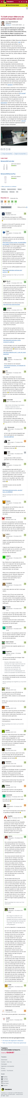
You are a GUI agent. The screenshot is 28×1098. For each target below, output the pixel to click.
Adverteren (4, 1059)
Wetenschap (4, 192)
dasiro (7, 463)
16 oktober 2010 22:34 (10, 750)
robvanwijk (10, 399)
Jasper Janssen (9, 641)
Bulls (9, 452)
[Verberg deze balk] (26, 5)
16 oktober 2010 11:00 (10, 787)
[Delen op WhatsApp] (9, 149)
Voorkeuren (10, 1070)
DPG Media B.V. (19, 1093)
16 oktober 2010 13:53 (15, 401)
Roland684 (9, 627)
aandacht (10, 84)
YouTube (5, 1079)
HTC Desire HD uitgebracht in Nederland (13, 1040)
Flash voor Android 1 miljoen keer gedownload (14, 1043)
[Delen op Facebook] (2, 149)
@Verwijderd (9, 233)
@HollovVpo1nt (9, 1019)
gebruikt (23, 120)
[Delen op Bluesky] (7, 149)
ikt (7, 371)
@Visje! (8, 283)
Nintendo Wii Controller (7, 161)
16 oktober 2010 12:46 (10, 1012)
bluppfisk (10, 816)
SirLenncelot (11, 427)
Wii (17, 192)
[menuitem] (19, 1)
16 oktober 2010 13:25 (10, 708)
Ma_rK (8, 281)
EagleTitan (9, 651)
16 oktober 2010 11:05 (17, 796)
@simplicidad (9, 536)
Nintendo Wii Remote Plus (8, 174)
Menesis (8, 607)
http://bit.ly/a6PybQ (9, 436)
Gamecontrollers (11, 189)
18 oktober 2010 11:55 (10, 763)
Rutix (8, 804)
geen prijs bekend (15, 163)
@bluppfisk (11, 838)
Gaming (3, 189)
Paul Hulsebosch (13, 21)
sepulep (7, 730)
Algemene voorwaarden (7, 1066)
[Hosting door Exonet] (7, 1052)
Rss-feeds (6, 1083)
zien (19, 42)
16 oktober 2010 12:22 (10, 689)
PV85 (9, 984)
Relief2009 (9, 795)
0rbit (9, 440)
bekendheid (4, 102)
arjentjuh (9, 308)
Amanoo (8, 501)
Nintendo (12, 192)
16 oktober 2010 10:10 (10, 214)
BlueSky (5, 1076)
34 (23, 25)
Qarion (7, 706)
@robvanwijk (11, 429)
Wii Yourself (22, 93)
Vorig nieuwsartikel (7, 153)
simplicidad (8, 517)
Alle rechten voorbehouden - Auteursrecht (12, 1094)
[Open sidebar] (27, 8)
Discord (5, 1085)
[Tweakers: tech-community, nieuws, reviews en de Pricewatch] (8, 1)
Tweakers (3, 1093)
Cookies (3, 1070)
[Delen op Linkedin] (4, 149)
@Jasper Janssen (10, 653)
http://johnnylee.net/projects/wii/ (11, 304)
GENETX (8, 556)
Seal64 (8, 1018)
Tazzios (10, 357)
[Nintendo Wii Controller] (5, 166)
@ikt (8, 401)
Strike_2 (7, 688)
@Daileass (8, 796)
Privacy (3, 1068)
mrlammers (8, 761)
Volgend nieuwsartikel (20, 153)
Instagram (6, 1081)
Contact (3, 1062)
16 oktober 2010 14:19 (10, 732)
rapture (10, 836)
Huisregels (4, 1064)
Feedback (8, 25)
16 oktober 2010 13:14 (17, 283)
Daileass (7, 785)
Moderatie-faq (14, 198)
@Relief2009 (10, 806)
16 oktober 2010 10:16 (10, 643)
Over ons (9, 1062)
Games (19, 189)
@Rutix (9, 817)
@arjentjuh (10, 359)
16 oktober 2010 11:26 (10, 519)
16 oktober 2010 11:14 (17, 817)
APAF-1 (8, 534)
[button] (2, 1)
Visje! (7, 231)
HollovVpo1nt (8, 1010)
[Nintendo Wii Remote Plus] (5, 179)
